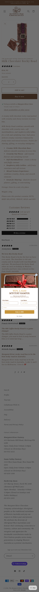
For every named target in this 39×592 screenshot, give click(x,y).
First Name (5, 300)
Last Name (24, 300)
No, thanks (19, 316)
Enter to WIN (20, 312)
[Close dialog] (36, 275)
